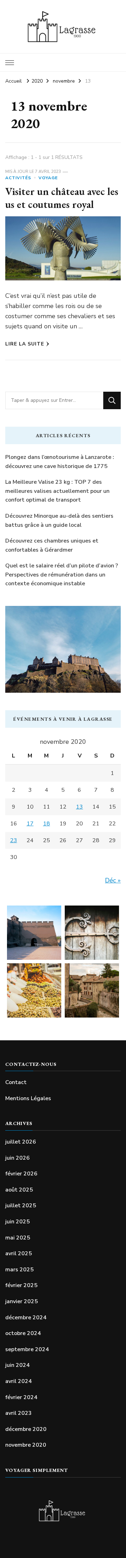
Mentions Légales (28, 1098)
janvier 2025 (21, 1301)
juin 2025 (17, 1221)
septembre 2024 (27, 1349)
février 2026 (21, 1174)
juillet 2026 (20, 1142)
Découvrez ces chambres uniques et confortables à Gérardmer (51, 545)
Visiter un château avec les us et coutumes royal (61, 197)
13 (79, 807)
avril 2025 (18, 1253)
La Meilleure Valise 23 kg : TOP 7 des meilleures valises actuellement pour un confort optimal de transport (57, 491)
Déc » (113, 880)
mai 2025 (17, 1238)
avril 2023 (18, 1413)
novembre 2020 (25, 1445)
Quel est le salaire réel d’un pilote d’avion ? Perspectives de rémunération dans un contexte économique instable (61, 574)
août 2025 (19, 1190)
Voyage (48, 178)
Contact (16, 1082)
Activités (18, 178)
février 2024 (21, 1397)
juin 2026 (17, 1158)
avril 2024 (18, 1381)
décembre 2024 (26, 1317)
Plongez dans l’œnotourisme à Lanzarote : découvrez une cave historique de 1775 (59, 461)
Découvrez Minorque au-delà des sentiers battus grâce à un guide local (59, 520)
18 (46, 823)
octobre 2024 (23, 1333)
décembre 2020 (26, 1429)
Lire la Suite (24, 344)
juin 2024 (17, 1365)
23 (13, 840)
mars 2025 (19, 1269)
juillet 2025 (20, 1205)
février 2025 (21, 1285)
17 (30, 823)
